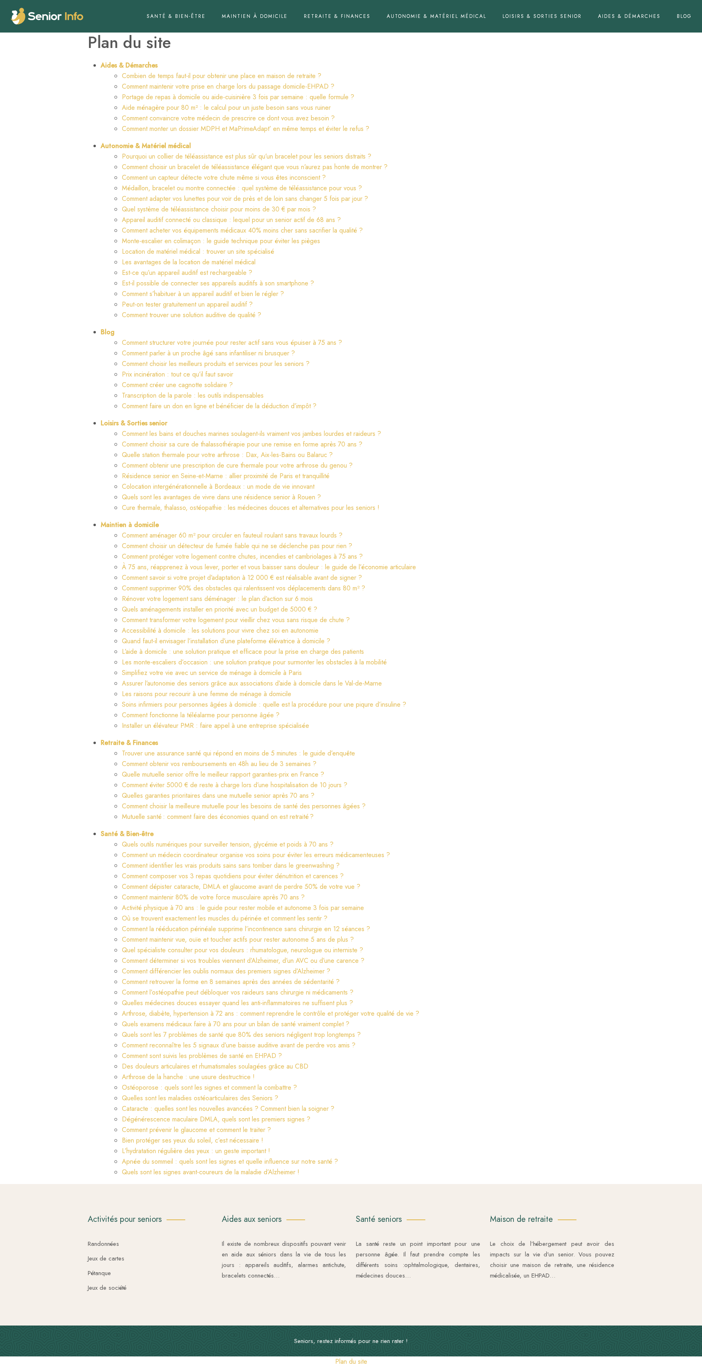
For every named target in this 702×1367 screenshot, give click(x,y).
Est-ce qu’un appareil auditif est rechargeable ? (187, 272)
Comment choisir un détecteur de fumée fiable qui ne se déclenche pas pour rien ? (237, 546)
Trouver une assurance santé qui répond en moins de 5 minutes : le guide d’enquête (238, 753)
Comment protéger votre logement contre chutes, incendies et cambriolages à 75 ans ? (242, 556)
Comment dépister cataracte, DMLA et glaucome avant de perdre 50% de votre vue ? (241, 886)
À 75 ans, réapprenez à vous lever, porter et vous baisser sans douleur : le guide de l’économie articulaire (269, 567)
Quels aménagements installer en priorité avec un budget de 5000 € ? (219, 609)
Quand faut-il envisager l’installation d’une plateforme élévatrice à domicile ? (226, 641)
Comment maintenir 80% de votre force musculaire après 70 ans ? (213, 897)
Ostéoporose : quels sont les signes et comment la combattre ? (209, 1087)
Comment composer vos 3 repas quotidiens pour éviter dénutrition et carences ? (233, 876)
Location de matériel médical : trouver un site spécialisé (198, 251)
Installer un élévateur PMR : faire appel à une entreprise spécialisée (215, 725)
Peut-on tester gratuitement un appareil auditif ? (187, 304)
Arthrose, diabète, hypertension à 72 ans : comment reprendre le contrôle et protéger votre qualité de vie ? (270, 1013)
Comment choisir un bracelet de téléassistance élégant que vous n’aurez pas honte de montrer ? (255, 167)
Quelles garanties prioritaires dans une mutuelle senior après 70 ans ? (218, 795)
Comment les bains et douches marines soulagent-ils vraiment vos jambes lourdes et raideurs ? (251, 433)
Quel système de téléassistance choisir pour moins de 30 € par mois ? (219, 209)
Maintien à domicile (255, 16)
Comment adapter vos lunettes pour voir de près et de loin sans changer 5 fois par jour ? (245, 198)
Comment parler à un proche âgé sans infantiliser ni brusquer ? (208, 353)
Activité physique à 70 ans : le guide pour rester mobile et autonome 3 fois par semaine (243, 907)
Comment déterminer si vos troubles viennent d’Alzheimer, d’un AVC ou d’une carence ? (243, 960)
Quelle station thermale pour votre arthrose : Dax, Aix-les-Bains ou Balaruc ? (227, 454)
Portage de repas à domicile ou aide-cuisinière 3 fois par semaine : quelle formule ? (238, 97)
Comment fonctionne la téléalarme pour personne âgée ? (201, 715)
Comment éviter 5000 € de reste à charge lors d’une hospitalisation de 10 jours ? (234, 785)
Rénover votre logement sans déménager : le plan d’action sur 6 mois (217, 598)
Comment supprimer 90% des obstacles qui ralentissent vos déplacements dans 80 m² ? (243, 588)
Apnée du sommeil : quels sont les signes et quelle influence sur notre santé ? (230, 1161)
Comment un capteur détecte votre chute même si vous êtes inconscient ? (224, 177)
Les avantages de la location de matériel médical (189, 262)
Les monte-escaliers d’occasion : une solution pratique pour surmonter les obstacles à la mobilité (254, 662)
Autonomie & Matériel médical (436, 16)
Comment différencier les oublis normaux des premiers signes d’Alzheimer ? (226, 971)
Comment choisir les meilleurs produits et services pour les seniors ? (216, 363)
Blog (684, 16)
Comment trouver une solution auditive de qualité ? (191, 315)
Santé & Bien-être (176, 16)
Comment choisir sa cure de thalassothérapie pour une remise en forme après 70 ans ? (242, 444)
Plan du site (351, 1361)
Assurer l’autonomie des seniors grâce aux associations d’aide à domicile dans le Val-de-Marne (252, 683)
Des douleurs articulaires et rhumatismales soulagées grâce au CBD (215, 1066)
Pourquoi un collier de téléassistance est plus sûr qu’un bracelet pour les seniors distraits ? (246, 156)
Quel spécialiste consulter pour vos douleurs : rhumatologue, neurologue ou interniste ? (242, 950)
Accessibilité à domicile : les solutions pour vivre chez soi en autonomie (220, 630)
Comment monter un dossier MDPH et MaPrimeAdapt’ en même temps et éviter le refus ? (245, 128)
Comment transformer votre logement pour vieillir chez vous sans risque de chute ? (236, 620)
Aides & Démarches (629, 16)
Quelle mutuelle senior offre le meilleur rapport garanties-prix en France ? (223, 774)
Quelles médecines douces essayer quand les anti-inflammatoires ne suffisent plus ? (237, 1003)
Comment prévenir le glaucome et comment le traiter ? (196, 1129)
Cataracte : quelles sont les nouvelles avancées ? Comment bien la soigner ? (228, 1108)
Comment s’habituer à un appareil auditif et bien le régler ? (203, 293)
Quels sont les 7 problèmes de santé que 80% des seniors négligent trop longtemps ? (241, 1034)
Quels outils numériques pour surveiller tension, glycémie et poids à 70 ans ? (228, 844)
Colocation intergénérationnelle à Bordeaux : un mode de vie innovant (218, 486)
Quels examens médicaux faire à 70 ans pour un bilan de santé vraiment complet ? (235, 1024)
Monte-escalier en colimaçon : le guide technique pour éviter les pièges (221, 241)
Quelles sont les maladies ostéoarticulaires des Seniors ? (200, 1098)
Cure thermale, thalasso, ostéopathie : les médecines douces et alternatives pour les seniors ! (250, 507)
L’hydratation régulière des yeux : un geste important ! (196, 1151)
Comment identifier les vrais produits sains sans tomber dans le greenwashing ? (231, 865)
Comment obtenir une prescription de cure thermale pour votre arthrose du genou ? (237, 465)
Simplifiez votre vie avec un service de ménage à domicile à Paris (212, 672)
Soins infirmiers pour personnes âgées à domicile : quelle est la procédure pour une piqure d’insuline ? (264, 704)
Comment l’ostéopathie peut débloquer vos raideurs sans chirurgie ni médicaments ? (237, 992)
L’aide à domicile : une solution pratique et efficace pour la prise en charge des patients (243, 651)
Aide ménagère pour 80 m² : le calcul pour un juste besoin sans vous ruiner (226, 107)
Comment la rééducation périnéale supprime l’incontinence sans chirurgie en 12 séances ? (246, 929)
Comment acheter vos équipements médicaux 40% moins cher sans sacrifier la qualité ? (242, 230)
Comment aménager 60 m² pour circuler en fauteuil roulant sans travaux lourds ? (232, 535)
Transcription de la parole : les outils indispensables (193, 395)
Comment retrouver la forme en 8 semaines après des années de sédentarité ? (231, 981)
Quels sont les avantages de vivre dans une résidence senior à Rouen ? (221, 497)
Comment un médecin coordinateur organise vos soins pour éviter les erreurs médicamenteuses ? (256, 855)
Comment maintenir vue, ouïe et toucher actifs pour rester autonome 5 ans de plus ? (238, 939)
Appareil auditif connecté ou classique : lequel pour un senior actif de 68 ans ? (231, 219)
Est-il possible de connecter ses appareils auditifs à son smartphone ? (218, 283)
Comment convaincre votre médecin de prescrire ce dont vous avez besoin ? (228, 118)
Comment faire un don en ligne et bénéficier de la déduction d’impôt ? (219, 406)
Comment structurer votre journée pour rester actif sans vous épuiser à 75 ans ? (232, 342)
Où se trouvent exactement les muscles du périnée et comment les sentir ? (224, 918)
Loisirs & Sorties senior (542, 16)
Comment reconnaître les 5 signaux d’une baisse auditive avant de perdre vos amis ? (238, 1045)
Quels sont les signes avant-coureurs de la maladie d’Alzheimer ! (210, 1172)
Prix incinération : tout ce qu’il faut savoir (177, 374)
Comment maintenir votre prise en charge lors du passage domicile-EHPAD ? (228, 86)
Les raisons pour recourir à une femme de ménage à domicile (206, 694)
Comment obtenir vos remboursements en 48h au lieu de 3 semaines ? (219, 763)
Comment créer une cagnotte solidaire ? (177, 385)
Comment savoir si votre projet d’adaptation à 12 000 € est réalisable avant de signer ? (242, 577)
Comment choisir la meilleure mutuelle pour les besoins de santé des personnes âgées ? (244, 806)
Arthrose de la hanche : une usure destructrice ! (188, 1077)
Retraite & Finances (337, 16)
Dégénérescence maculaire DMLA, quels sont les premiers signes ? (216, 1119)
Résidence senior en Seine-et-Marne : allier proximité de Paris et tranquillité (225, 476)
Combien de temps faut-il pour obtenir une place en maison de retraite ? (221, 76)
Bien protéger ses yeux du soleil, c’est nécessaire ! (192, 1140)
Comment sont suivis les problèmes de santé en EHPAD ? (202, 1055)
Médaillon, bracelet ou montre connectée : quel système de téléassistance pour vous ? (242, 188)
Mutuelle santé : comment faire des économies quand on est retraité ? (218, 816)
